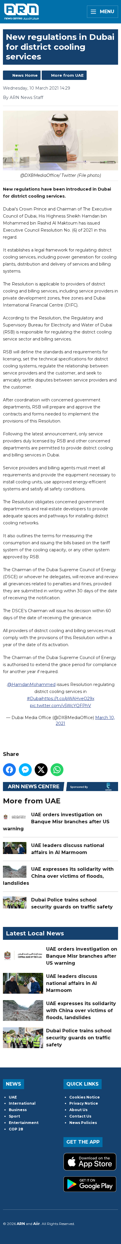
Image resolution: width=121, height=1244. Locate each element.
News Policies (83, 1122)
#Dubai (34, 698)
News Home (25, 75)
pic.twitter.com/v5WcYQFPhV (60, 705)
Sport (14, 1116)
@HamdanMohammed (31, 684)
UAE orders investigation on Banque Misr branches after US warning (56, 821)
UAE (13, 1097)
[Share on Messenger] (25, 769)
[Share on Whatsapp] (57, 769)
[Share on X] (41, 769)
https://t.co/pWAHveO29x (68, 698)
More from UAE (67, 75)
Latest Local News (35, 933)
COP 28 (16, 1129)
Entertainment (23, 1122)
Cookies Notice (84, 1097)
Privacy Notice (83, 1103)
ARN (21, 1223)
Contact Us (80, 1116)
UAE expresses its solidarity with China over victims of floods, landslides (58, 876)
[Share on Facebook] (9, 769)
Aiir (36, 1223)
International (22, 1103)
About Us (78, 1110)
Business (18, 1110)
